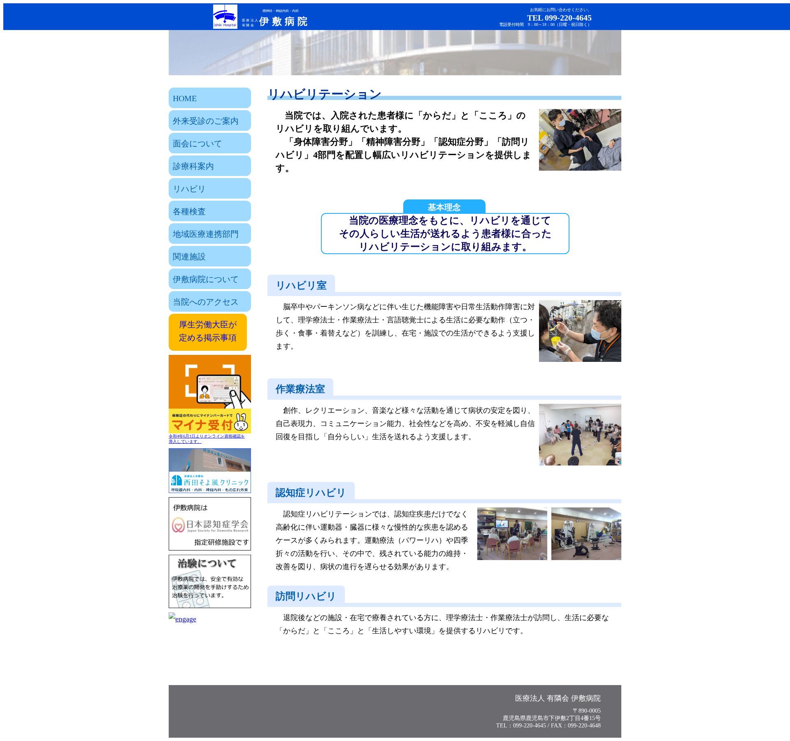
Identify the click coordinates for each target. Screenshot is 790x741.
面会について (197, 143)
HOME (185, 98)
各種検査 (189, 211)
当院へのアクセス (206, 301)
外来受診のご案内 (206, 120)
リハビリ (189, 188)
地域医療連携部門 (206, 234)
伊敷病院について (206, 279)
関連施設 (189, 256)
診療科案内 (193, 166)
